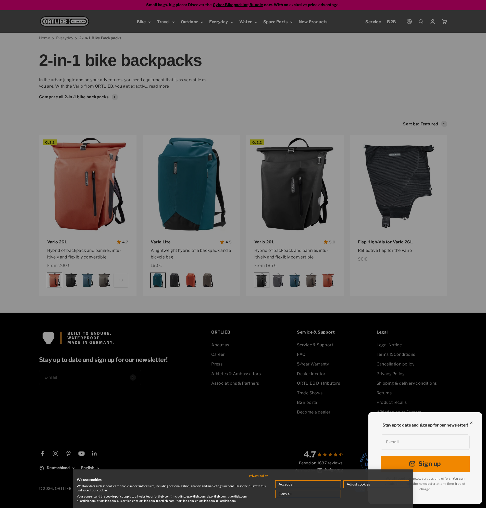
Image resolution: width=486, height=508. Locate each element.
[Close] (471, 422)
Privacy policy (258, 476)
